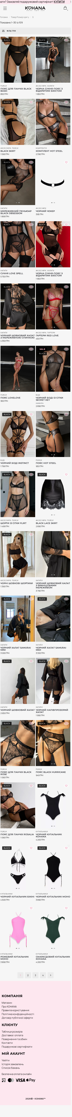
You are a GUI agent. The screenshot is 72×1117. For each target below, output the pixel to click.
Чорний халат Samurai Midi (51, 649)
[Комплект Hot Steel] (53, 122)
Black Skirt (8, 151)
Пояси (4, 86)
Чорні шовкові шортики (17, 583)
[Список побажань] (31, 40)
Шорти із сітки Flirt (13, 523)
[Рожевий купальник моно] (18, 928)
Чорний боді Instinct (15, 463)
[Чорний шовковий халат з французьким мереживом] (53, 554)
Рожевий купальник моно (15, 958)
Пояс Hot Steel (46, 463)
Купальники (42, 831)
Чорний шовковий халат (18, 710)
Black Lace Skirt (46, 523)
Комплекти (41, 148)
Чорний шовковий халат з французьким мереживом (53, 585)
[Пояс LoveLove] (18, 369)
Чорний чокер (45, 211)
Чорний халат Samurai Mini (16, 649)
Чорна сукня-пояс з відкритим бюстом (49, 90)
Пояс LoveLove (10, 398)
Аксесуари (41, 86)
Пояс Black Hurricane (51, 772)
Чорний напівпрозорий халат (52, 711)
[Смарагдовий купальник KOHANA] (53, 928)
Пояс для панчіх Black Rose (16, 773)
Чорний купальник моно (53, 897)
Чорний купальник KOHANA (49, 835)
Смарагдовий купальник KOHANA (53, 958)
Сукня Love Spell (12, 273)
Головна (4, 17)
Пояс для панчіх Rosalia (17, 834)
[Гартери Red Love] (53, 306)
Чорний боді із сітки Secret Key (49, 399)
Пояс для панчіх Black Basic (16, 90)
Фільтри (11, 31)
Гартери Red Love (47, 335)
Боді (38, 395)
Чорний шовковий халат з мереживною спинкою (18, 336)
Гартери (51, 332)
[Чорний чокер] (53, 182)
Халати (50, 86)
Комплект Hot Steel (49, 151)
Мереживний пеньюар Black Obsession (16, 212)
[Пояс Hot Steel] (53, 434)
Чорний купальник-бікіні (17, 897)
